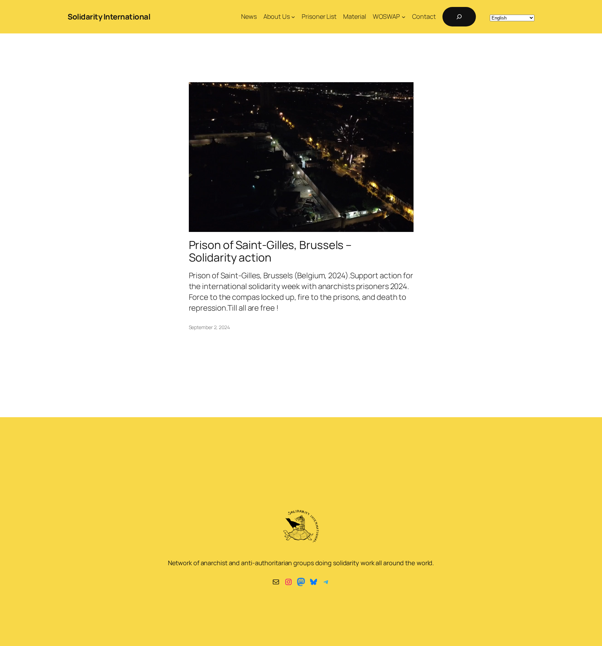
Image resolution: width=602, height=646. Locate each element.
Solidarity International (109, 16)
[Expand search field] (459, 16)
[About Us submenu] (293, 17)
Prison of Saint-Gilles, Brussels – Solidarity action (270, 251)
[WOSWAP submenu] (404, 17)
